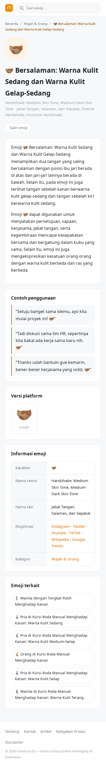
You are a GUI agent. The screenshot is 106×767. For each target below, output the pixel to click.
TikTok (74, 532)
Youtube (58, 532)
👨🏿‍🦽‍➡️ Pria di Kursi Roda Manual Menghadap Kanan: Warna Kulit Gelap (51, 675)
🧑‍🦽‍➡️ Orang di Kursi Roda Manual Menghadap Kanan (42, 657)
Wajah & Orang (35, 23)
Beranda (11, 23)
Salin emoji (18, 128)
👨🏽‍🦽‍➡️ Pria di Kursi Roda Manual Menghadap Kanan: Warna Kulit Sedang (51, 619)
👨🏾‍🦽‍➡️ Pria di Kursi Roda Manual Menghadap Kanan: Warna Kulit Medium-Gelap (51, 638)
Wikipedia (60, 539)
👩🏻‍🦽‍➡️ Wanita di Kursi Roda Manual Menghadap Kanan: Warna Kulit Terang (49, 694)
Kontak (30, 731)
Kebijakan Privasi (70, 731)
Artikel (45, 731)
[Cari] (20, 8)
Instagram (60, 526)
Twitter (79, 526)
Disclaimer (14, 742)
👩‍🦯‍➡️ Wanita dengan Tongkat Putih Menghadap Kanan (43, 601)
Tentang (12, 731)
